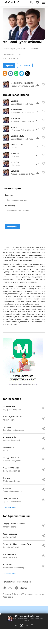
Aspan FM (7, 564)
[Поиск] (32, 2)
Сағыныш (15, 171)
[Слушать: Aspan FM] (43, 566)
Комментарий (11, 206)
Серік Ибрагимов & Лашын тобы (23, 104)
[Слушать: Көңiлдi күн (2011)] (43, 459)
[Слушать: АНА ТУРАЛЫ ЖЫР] (43, 469)
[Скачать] (38, 84)
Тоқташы (15, 153)
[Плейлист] (31, 625)
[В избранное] (43, 84)
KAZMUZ (11, 2)
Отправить (12, 226)
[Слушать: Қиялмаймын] (43, 408)
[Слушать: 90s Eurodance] (43, 555)
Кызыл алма (16, 109)
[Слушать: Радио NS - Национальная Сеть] (43, 545)
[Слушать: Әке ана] (43, 479)
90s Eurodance (9, 554)
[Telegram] (21, 73)
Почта (9, 588)
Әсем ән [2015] (18, 136)
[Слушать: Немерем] (43, 428)
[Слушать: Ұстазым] (43, 489)
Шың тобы (15, 156)
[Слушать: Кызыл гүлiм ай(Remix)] (43, 418)
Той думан (15, 118)
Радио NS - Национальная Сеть (17, 544)
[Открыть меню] (43, 2)
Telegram (23, 588)
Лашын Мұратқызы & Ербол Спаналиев (20, 48)
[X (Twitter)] (27, 73)
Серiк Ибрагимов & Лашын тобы (23, 139)
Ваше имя (9, 195)
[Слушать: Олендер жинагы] (43, 499)
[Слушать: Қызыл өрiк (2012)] (43, 438)
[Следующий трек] (26, 625)
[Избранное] (37, 2)
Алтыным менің (18, 144)
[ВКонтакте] (10, 73)
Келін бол (15, 162)
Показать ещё (9, 507)
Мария (14, 127)
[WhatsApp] (16, 73)
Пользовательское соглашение (17, 582)
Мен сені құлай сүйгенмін (22, 83)
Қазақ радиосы (10, 534)
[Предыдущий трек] (16, 625)
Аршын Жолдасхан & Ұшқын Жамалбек (23, 174)
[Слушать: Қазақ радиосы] (43, 535)
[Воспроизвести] (6, 84)
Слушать (9, 65)
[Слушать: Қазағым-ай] (43, 448)
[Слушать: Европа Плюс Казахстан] (43, 525)
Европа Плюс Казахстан (14, 524)
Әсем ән (14, 101)
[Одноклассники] (5, 73)
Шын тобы (15, 147)
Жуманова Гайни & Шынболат (23, 112)
